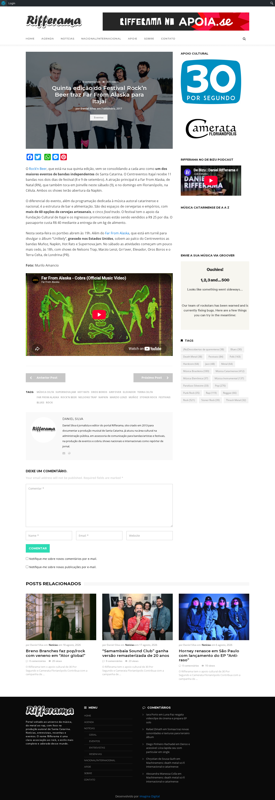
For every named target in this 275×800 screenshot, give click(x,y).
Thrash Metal (236, 400)
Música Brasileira (196, 371)
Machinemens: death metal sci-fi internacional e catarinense (165, 765)
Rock (49, 402)
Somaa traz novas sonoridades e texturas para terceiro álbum (168, 733)
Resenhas (95, 754)
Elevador (129, 392)
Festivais (165, 397)
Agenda (47, 38)
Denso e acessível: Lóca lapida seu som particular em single (168, 748)
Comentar (38, 548)
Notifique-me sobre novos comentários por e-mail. (63, 559)
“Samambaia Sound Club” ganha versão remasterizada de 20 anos (135, 653)
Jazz (210, 364)
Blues (40, 402)
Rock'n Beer (69, 397)
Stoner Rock (148, 397)
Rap (211, 393)
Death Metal (192, 356)
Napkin (103, 397)
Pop (220, 385)
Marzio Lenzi (118, 397)
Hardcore (191, 364)
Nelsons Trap (87, 397)
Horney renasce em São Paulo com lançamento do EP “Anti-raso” (209, 656)
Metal (227, 364)
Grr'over (115, 392)
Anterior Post (46, 377)
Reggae (230, 393)
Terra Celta (145, 392)
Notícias (67, 38)
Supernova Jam (66, 392)
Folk (235, 356)
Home (30, 38)
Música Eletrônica (195, 378)
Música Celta (45, 392)
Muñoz (133, 397)
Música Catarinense (230, 371)
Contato (168, 38)
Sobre (149, 38)
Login (11, 3)
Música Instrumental (229, 378)
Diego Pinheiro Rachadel (160, 744)
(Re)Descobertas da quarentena (203, 349)
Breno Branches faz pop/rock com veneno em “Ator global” (55, 653)
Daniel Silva (72, 419)
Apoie (132, 38)
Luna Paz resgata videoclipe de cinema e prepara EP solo (166, 718)
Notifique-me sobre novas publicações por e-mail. (62, 567)
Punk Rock (191, 393)
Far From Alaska (117, 233)
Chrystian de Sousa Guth (161, 759)
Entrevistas (97, 747)
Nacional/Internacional (101, 38)
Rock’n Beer (38, 168)
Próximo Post (152, 377)
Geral (93, 734)
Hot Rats (83, 392)
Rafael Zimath (154, 729)
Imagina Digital (150, 796)
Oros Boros (99, 392)
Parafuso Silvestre (196, 385)
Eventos (98, 117)
